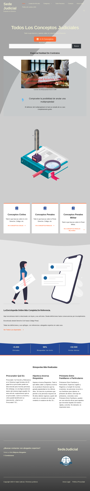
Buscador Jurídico (45, 43)
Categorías (46, 3)
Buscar (76, 46)
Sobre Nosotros (60, 3)
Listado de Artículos (34, 3)
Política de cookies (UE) (29, 7)
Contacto (70, 3)
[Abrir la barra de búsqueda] (84, 10)
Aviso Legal (80, 3)
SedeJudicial (68, 449)
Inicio (23, 3)
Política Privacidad (78, 482)
